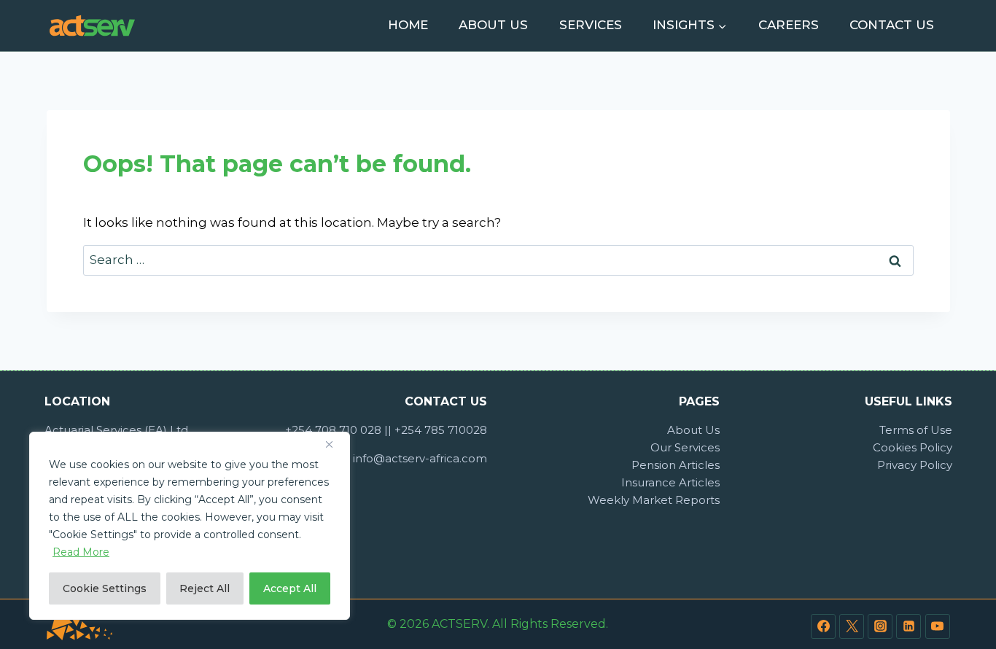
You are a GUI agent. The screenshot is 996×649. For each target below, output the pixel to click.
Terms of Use (915, 430)
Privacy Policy (914, 465)
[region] (189, 526)
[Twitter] (851, 626)
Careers (788, 25)
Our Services (685, 447)
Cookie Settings (105, 588)
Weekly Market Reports (654, 500)
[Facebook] (823, 626)
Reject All (204, 588)
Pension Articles (675, 465)
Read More (80, 552)
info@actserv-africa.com (420, 458)
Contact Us (891, 25)
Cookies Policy (912, 447)
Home (408, 25)
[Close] (334, 444)
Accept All (289, 588)
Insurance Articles (670, 482)
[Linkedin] (908, 626)
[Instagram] (880, 626)
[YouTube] (937, 626)
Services (590, 25)
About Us (493, 25)
